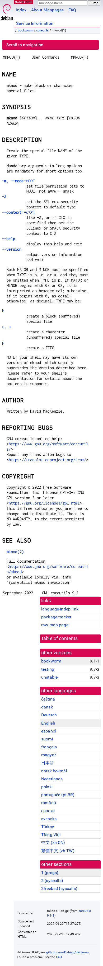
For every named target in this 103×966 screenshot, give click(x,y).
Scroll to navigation (24, 44)
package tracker (56, 616)
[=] (18, 212)
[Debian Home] (6, 10)
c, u (6, 326)
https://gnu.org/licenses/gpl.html (44, 503)
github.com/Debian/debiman (67, 952)
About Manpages (47, 9)
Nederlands (52, 778)
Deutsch (49, 714)
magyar (48, 754)
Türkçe (47, 826)
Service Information (34, 23)
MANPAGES (23, 2)
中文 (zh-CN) (53, 842)
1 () (49, 872)
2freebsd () (59, 888)
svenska (49, 818)
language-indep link (59, 609)
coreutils (42, 30)
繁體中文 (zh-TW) (57, 850)
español (48, 731)
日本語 (47, 762)
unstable (49, 677)
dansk (47, 707)
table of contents (60, 638)
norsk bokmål (54, 770)
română (48, 802)
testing (47, 669)
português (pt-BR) (58, 794)
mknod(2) (15, 551)
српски (48, 810)
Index (21, 9)
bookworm (25, 30)
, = (18, 181)
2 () (52, 880)
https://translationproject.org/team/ (47, 460)
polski (47, 786)
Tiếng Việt (51, 834)
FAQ (72, 9)
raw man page (54, 624)
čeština (48, 699)
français (49, 746)
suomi (47, 738)
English (48, 723)
